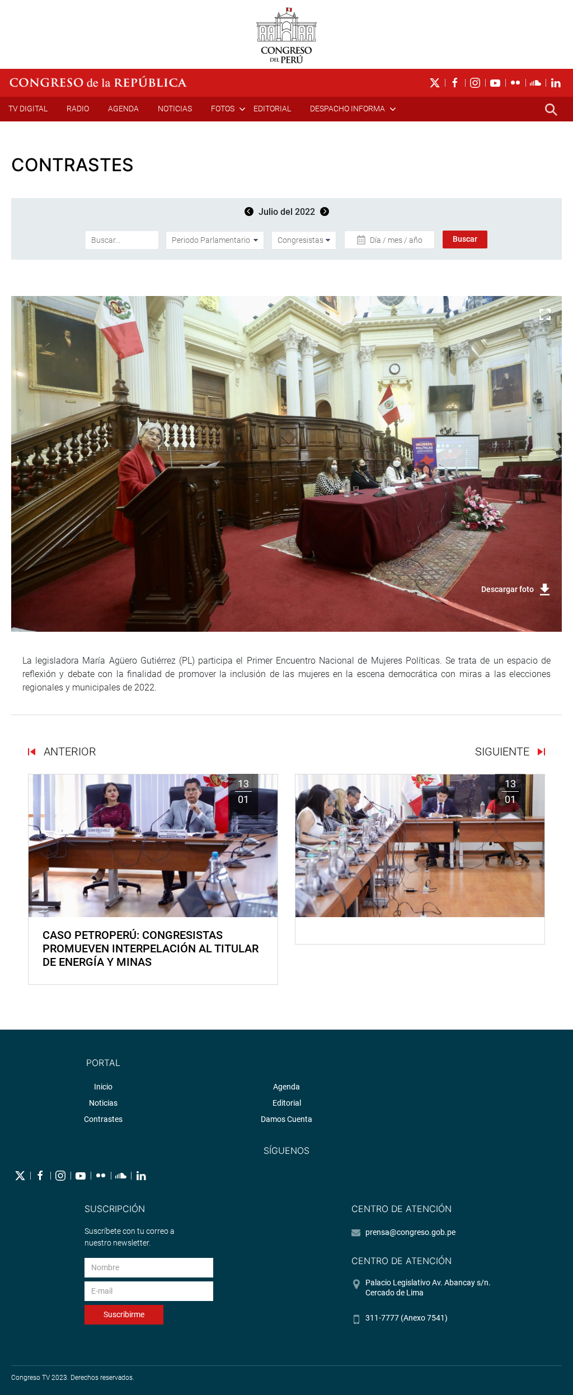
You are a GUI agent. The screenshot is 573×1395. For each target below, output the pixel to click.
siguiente (503, 751)
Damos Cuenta (286, 1119)
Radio (78, 108)
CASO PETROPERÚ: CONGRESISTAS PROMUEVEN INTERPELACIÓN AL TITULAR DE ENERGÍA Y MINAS (151, 948)
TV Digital (28, 108)
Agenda (123, 108)
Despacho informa (347, 108)
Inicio (103, 1086)
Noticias (175, 108)
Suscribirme (124, 1314)
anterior (68, 751)
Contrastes (103, 1119)
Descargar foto (507, 589)
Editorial (272, 108)
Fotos (222, 108)
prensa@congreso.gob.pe (410, 1232)
